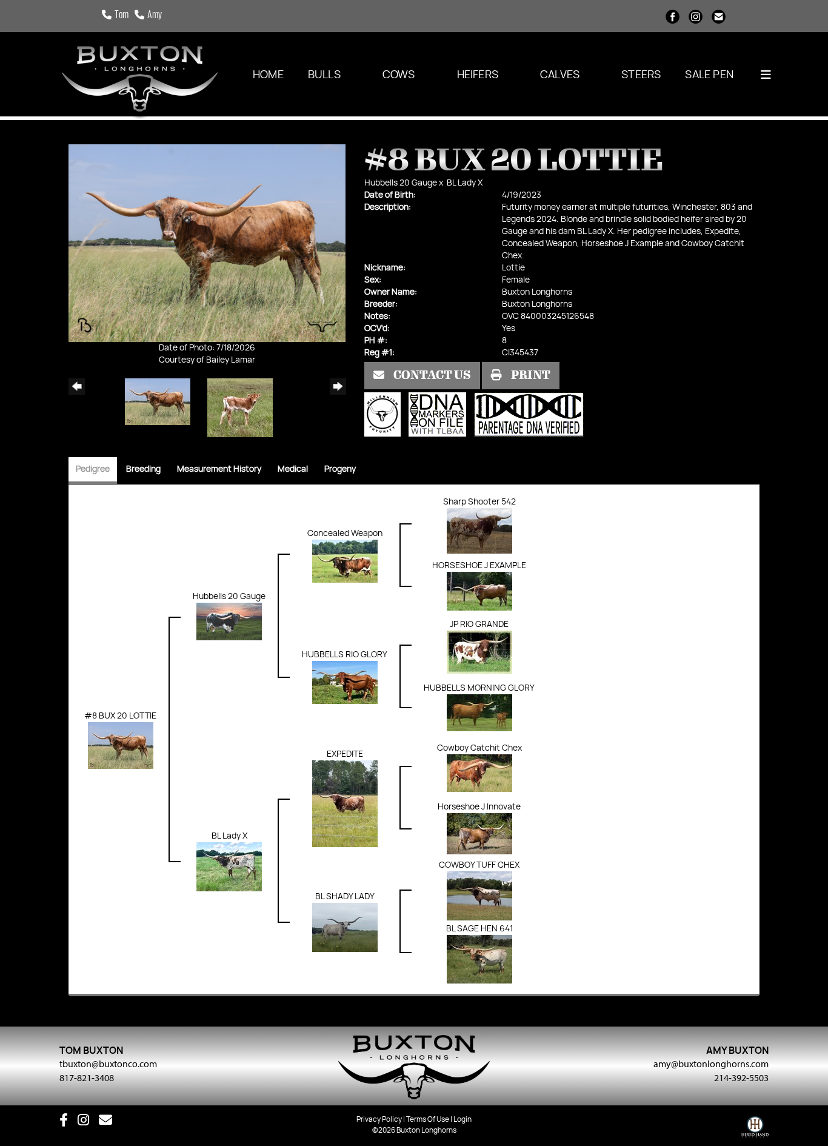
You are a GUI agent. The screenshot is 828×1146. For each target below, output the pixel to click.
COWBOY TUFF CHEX (479, 865)
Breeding (143, 469)
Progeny (340, 469)
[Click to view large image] (207, 243)
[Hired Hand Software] (755, 1129)
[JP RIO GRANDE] (479, 652)
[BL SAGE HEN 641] (479, 959)
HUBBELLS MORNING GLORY (479, 688)
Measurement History (219, 469)
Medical (293, 469)
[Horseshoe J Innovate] (479, 833)
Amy (154, 16)
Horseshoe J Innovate (479, 807)
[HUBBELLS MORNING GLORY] (479, 712)
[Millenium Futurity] (385, 414)
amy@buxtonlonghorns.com (711, 1063)
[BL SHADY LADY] (345, 927)
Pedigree (93, 469)
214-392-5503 (741, 1077)
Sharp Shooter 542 (479, 502)
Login (462, 1119)
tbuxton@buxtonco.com (108, 1063)
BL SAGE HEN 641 (479, 929)
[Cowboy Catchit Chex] (479, 773)
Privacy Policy (379, 1119)
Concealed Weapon (344, 533)
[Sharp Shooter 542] (479, 530)
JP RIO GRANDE (479, 624)
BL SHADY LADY (345, 897)
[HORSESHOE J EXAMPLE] (479, 591)
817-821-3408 (86, 1077)
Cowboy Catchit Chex (479, 748)
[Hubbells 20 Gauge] (229, 621)
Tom (122, 16)
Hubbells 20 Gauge (400, 183)
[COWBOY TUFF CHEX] (479, 896)
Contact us (431, 375)
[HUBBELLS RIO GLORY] (345, 682)
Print (529, 375)
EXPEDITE (345, 754)
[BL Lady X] (229, 867)
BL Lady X (464, 183)
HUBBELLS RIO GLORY (344, 655)
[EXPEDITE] (345, 803)
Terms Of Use (427, 1119)
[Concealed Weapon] (345, 561)
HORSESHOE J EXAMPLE (479, 565)
